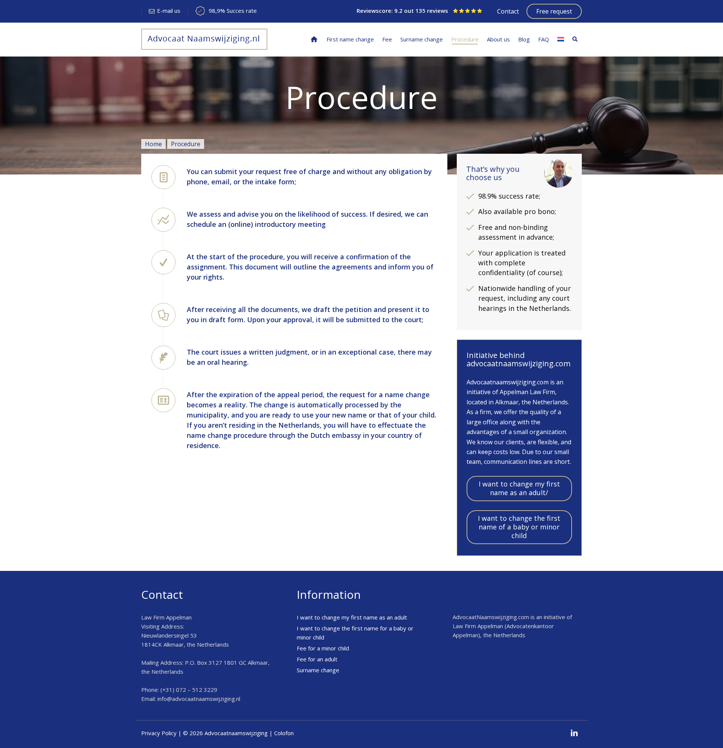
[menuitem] (313, 39)
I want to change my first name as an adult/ (519, 488)
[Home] (313, 39)
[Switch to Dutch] (560, 39)
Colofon (284, 733)
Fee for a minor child (323, 648)
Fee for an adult (317, 659)
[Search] (575, 39)
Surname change (318, 670)
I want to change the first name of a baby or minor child (519, 527)
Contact (508, 11)
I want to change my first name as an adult (352, 617)
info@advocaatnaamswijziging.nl (198, 698)
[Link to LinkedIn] (574, 732)
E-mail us (168, 10)
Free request (554, 11)
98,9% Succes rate (233, 10)
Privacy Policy (159, 733)
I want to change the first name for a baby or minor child (355, 632)
